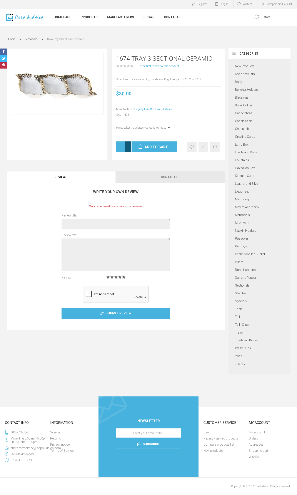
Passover (241, 238)
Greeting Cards (245, 136)
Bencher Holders (246, 89)
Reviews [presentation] (61, 177)
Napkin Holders (245, 230)
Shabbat (241, 293)
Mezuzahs (242, 223)
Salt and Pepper (245, 277)
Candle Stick (243, 121)
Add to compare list (203, 147)
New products (213, 450)
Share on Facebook (3, 52)
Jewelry (240, 364)
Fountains (242, 160)
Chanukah (242, 129)
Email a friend (215, 147)
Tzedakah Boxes (246, 340)
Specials (241, 301)
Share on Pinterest (3, 65)
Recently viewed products (221, 438)
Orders (253, 438)
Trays (239, 332)
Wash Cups (243, 348)
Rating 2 (112, 277)
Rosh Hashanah (246, 270)
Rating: (66, 277)
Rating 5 (124, 277)
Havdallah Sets (245, 168)
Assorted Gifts (245, 74)
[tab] (61, 177)
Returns (55, 438)
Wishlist (254, 456)
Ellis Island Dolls (246, 152)
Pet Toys (241, 246)
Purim (239, 262)
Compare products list (279, 4)
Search (208, 432)
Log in (224, 4)
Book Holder (243, 105)
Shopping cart (258, 450)
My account (257, 432)
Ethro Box (242, 144)
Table (238, 309)
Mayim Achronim (247, 207)
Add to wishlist (192, 147)
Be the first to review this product (158, 66)
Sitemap (56, 432)
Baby (238, 82)
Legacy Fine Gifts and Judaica (153, 109)
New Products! (245, 66)
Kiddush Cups (244, 176)
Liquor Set (242, 191)
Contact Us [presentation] (170, 177)
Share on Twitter (3, 58)
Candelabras (243, 113)
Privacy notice (60, 444)
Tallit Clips (242, 324)
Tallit (238, 317)
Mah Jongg (242, 199)
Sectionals (242, 285)
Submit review (118, 313)
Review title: (69, 215)
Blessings (242, 97)
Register (202, 4)
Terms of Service (61, 450)
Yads (238, 356)
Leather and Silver (247, 183)
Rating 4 (120, 277)
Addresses (256, 444)
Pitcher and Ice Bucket (250, 254)
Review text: (69, 235)
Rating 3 (116, 277)
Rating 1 (108, 277)
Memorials (242, 215)
